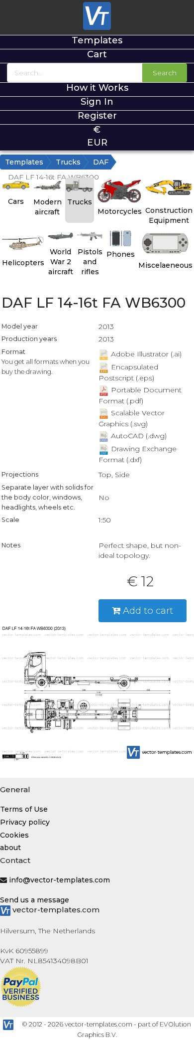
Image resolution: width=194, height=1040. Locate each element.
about (10, 847)
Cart (97, 54)
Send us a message (34, 899)
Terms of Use (24, 809)
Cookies (14, 835)
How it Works (97, 87)
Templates (97, 40)
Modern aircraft (47, 206)
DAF (100, 162)
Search (165, 72)
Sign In (97, 101)
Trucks (68, 162)
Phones (120, 254)
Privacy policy (25, 822)
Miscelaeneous (165, 265)
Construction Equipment (169, 215)
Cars (16, 201)
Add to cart (146, 610)
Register (97, 115)
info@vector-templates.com (59, 879)
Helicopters (23, 262)
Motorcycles (119, 211)
